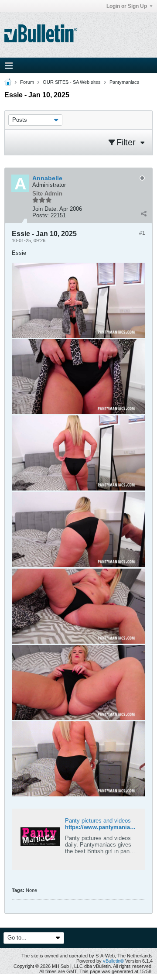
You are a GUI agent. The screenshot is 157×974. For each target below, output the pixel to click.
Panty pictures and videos (98, 820)
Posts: (40, 215)
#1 (142, 233)
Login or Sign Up (126, 6)
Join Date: (45, 209)
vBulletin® (113, 961)
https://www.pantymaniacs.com (107, 827)
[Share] (143, 213)
